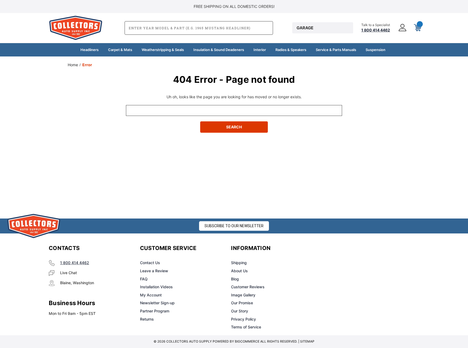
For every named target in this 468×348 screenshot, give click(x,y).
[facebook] (330, 248)
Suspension (375, 50)
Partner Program (154, 311)
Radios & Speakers (290, 50)
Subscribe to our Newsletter (234, 226)
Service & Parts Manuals (336, 50)
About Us (239, 270)
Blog (235, 279)
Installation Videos (156, 286)
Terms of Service (246, 327)
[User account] (402, 28)
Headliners (89, 50)
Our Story (239, 311)
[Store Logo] (34, 226)
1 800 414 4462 (74, 262)
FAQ (144, 279)
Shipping (239, 262)
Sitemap (307, 341)
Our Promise (242, 302)
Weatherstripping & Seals (163, 50)
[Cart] (417, 28)
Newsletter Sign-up (157, 302)
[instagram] (344, 248)
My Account (151, 295)
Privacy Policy (243, 319)
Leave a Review (154, 270)
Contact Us (150, 262)
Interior (259, 50)
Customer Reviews (248, 286)
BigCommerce (247, 341)
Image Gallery (243, 295)
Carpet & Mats (120, 50)
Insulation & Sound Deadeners (218, 50)
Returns (147, 319)
